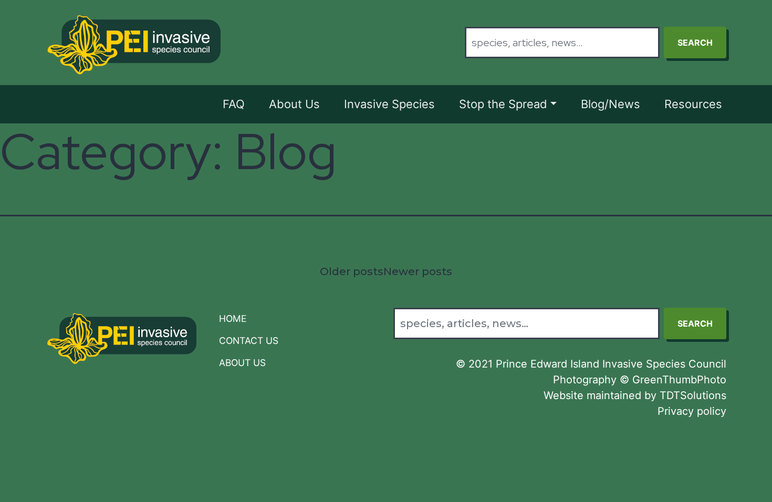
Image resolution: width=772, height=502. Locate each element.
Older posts (351, 271)
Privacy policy (692, 411)
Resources (693, 104)
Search (695, 42)
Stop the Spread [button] (503, 104)
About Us (294, 104)
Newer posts (417, 271)
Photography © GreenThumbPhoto (639, 379)
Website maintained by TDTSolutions (635, 395)
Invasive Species (389, 104)
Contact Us (248, 340)
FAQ (234, 104)
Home (233, 318)
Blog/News (610, 104)
